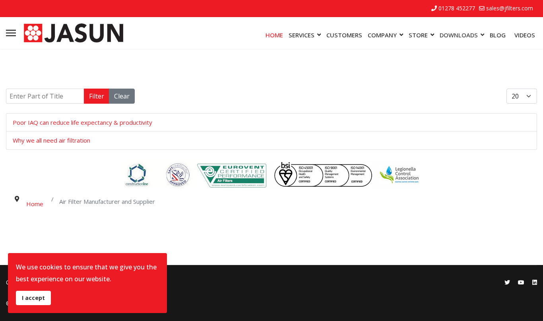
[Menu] (11, 33)
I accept (33, 298)
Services (301, 35)
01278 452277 (456, 8)
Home (274, 35)
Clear (122, 96)
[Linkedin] (534, 282)
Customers (344, 35)
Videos (524, 35)
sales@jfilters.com (509, 8)
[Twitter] (507, 282)
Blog (498, 35)
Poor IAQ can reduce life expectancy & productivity (82, 122)
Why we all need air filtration (51, 140)
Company (382, 35)
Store (418, 35)
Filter (96, 96)
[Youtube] (521, 282)
